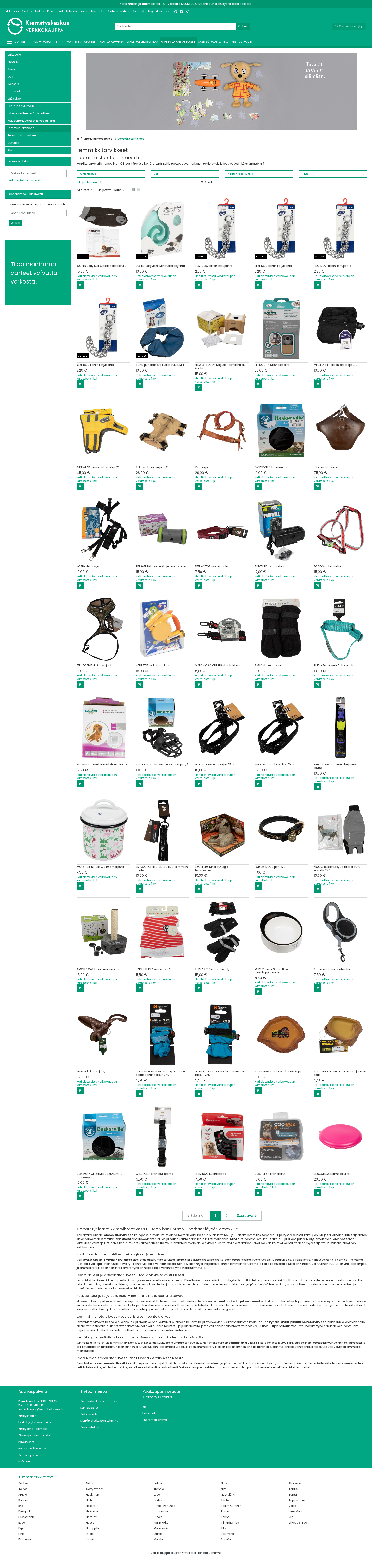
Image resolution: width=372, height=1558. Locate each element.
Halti (89, 1500)
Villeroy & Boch (299, 1523)
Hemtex (91, 1517)
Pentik (225, 1500)
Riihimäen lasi (230, 1523)
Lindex (158, 1500)
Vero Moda (296, 1511)
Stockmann (296, 1483)
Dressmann (26, 1517)
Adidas (22, 1489)
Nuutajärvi (228, 1494)
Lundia (158, 1517)
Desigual (24, 1511)
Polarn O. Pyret (231, 1506)
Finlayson (24, 1539)
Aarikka (23, 1483)
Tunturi (293, 1494)
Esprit (22, 1528)
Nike (223, 1489)
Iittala (90, 1534)
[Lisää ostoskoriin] (80, 285)
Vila (291, 1517)
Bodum (23, 1500)
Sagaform (228, 1539)
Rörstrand (227, 1534)
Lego (157, 1494)
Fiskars (90, 1483)
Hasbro (90, 1506)
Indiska (90, 1539)
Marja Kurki (161, 1528)
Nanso (225, 1483)
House (90, 1523)
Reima (225, 1517)
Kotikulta (159, 1483)
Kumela (159, 1489)
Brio (20, 1506)
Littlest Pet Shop (164, 1506)
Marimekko (161, 1523)
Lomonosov (161, 1511)
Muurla (158, 1539)
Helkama (92, 1511)
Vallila (292, 1506)
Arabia (22, 1494)
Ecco (21, 1523)
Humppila (92, 1528)
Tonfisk (293, 1489)
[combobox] (182, 26)
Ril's (223, 1528)
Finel (21, 1534)
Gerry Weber (94, 1489)
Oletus (116, 190)
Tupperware (297, 1500)
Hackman (92, 1494)
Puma (225, 1511)
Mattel (158, 1534)
